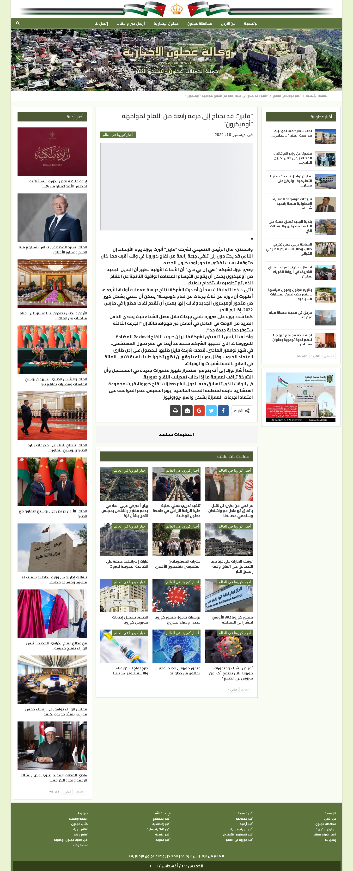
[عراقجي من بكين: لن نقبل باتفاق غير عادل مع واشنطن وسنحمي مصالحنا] (229, 484)
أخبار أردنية (246, 824)
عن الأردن (228, 23)
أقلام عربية (80, 829)
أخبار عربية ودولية (241, 829)
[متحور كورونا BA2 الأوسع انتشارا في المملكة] (229, 595)
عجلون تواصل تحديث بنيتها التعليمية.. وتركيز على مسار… (291, 180)
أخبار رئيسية (245, 813)
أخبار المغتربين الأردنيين (238, 834)
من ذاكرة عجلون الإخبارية (71, 839)
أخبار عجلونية (244, 818)
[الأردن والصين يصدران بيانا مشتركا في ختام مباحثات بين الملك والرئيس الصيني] (52, 283)
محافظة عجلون (199, 23)
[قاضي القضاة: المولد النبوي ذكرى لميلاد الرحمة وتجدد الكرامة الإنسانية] (52, 745)
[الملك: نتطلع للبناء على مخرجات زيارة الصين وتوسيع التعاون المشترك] (52, 415)
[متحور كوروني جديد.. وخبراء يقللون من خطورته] (176, 646)
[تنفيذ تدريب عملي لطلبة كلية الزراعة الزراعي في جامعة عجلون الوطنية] (176, 484)
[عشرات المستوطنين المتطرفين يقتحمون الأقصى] (176, 540)
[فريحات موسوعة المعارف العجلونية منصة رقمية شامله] (325, 204)
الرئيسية (251, 23)
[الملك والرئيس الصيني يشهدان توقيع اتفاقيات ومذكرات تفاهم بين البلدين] (52, 349)
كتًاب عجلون (79, 824)
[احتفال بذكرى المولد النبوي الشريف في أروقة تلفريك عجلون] (325, 272)
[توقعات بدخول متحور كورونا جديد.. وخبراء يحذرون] (176, 595)
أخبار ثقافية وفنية (158, 829)
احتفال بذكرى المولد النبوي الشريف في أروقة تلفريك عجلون (290, 271)
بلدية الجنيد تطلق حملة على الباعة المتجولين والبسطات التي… (290, 226)
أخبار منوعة (162, 839)
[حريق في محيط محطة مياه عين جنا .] (325, 318)
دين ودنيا (81, 813)
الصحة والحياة (78, 818)
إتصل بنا (101, 23)
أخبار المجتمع (161, 818)
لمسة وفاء (80, 845)
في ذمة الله (162, 813)
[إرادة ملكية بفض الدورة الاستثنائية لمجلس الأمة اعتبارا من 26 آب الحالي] (52, 151)
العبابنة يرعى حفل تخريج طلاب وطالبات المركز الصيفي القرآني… (289, 249)
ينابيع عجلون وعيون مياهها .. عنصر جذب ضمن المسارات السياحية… (290, 294)
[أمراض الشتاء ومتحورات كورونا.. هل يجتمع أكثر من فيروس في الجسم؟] (229, 646)
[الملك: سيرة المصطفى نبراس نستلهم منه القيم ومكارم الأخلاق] (52, 217)
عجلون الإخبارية (166, 23)
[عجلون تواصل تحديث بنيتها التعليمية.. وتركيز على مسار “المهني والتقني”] (325, 181)
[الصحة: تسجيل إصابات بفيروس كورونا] (124, 595)
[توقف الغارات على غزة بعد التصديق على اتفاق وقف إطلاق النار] (229, 540)
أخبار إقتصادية (161, 824)
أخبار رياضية (162, 834)
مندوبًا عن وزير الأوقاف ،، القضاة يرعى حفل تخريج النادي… (293, 158)
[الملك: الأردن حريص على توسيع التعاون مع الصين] (52, 481)
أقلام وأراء (81, 834)
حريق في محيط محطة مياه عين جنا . (290, 314)
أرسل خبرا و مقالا (131, 23)
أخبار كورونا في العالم (118, 135)
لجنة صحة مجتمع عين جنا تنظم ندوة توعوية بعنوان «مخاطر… (292, 339)
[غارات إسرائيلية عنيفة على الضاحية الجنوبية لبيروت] (124, 540)
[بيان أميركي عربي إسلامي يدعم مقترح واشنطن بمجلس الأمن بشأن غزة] (124, 484)
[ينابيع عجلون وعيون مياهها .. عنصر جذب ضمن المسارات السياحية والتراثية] (325, 295)
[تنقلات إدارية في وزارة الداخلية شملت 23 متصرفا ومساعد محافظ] (52, 547)
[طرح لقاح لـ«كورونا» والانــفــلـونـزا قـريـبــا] (124, 646)
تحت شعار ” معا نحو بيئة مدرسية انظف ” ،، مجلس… (291, 133)
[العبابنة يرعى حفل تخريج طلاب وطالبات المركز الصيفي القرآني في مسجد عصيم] (325, 250)
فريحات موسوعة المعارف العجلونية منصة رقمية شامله (292, 203)
